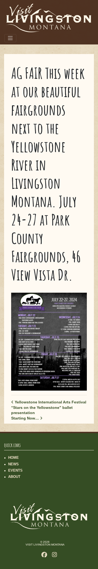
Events (15, 470)
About (14, 477)
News (13, 464)
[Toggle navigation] (10, 38)
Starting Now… (25, 418)
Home (13, 458)
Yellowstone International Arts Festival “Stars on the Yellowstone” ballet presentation (48, 407)
